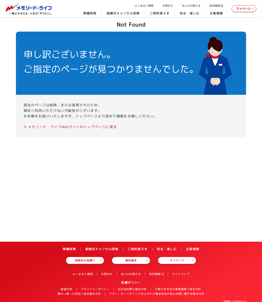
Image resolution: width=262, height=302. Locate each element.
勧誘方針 (66, 289)
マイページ (243, 9)
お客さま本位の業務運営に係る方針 (178, 289)
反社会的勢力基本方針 (132, 289)
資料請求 (131, 260)
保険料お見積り (85, 260)
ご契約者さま (160, 13)
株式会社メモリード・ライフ (29, 9)
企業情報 (216, 13)
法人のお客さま (191, 5)
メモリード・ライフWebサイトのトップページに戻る (72, 126)
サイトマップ (180, 274)
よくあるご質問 (144, 5)
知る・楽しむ (189, 13)
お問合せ (167, 5)
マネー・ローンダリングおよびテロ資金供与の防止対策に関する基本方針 (156, 293)
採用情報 (214, 5)
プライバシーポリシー (95, 289)
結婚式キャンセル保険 (123, 13)
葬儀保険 (89, 13)
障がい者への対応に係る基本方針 (79, 293)
